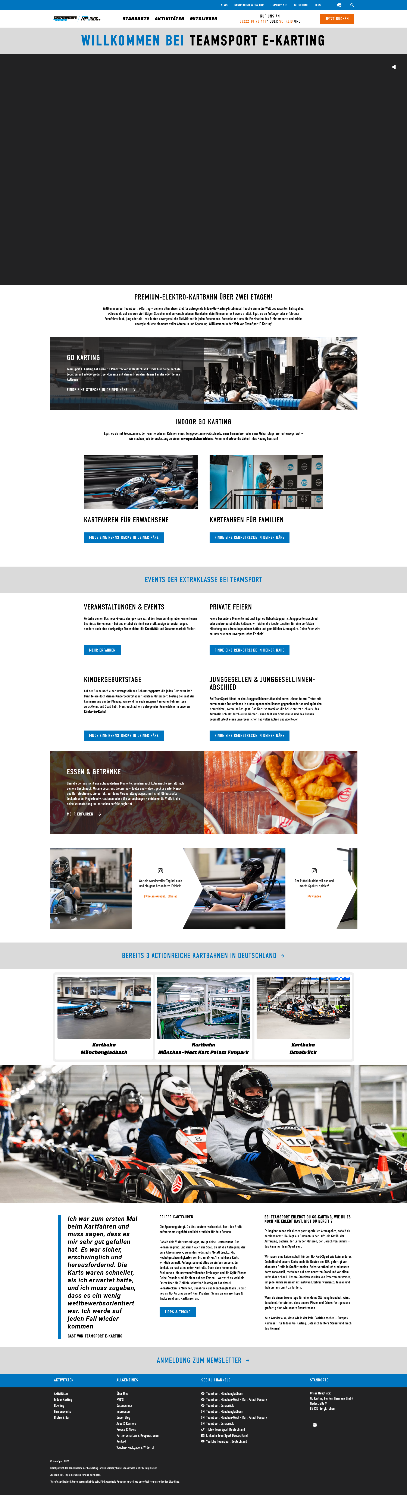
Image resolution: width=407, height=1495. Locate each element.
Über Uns (122, 1394)
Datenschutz (124, 1406)
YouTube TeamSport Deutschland (226, 1442)
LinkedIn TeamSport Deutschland (227, 1436)
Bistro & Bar (62, 1418)
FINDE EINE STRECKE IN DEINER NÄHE (97, 390)
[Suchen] (352, 5)
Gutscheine (301, 5)
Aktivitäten (61, 1394)
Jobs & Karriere (126, 1424)
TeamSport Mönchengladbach (224, 1394)
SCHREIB (286, 21)
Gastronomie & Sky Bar (249, 5)
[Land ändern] (339, 5)
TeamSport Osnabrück (220, 1406)
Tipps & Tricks (178, 1312)
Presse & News (126, 1430)
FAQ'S (120, 1400)
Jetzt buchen (337, 19)
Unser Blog (123, 1418)
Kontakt (121, 1442)
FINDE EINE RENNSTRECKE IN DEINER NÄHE (124, 537)
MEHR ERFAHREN (102, 650)
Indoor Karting (63, 1400)
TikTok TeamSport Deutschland (225, 1430)
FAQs (318, 5)
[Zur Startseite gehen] (77, 19)
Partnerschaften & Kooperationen (137, 1436)
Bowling (59, 1406)
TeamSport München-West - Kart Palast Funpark (236, 1400)
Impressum (123, 1412)
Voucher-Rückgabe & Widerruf (135, 1448)
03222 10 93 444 (252, 21)
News (224, 5)
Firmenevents (278, 5)
